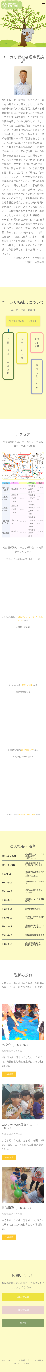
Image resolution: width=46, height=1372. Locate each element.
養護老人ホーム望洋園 (27, 815)
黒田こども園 (23, 1297)
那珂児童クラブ (37, 376)
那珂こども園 (37, 342)
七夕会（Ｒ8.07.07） (15, 1045)
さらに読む (9, 1074)
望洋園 (23, 1323)
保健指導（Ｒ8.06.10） (17, 1208)
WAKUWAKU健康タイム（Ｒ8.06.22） (20, 1126)
